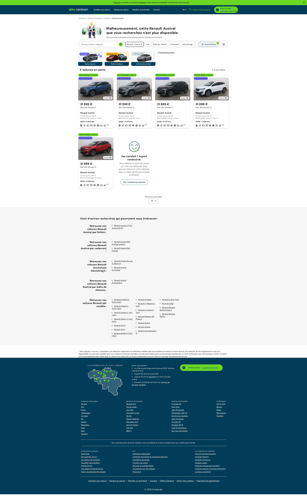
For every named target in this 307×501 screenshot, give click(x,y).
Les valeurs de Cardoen (90, 460)
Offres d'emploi (167, 481)
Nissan (83, 422)
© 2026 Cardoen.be (153, 489)
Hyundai (84, 416)
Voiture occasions (95, 18)
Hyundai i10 (176, 422)
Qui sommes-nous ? (89, 457)
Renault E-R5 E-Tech (170, 300)
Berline (219, 407)
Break (219, 410)
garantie (152, 377)
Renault (84, 404)
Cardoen (82, 18)
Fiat (82, 407)
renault (107, 18)
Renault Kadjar (168, 303)
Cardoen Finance (202, 457)
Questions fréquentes (141, 454)
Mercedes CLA (132, 422)
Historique (85, 454)
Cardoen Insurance (202, 460)
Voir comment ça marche (134, 182)
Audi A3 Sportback (178, 428)
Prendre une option (140, 463)
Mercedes (85, 425)
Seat (83, 431)
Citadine (220, 416)
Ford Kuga (175, 407)
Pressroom (137, 472)
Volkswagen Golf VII (179, 413)
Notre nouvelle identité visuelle (93, 472)
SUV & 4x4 (221, 404)
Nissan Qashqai (132, 419)
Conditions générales (141, 460)
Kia (82, 419)
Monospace (221, 413)
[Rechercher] (121, 44)
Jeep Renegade (177, 410)
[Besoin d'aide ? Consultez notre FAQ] (217, 10)
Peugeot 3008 (177, 425)
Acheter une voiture (102, 10)
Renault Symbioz (144, 300)
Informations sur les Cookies (144, 469)
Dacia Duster (131, 407)
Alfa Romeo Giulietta (179, 416)
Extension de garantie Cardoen (207, 466)
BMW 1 (129, 431)
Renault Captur (132, 425)
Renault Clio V (119, 329)
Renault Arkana (144, 327)
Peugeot (84, 434)
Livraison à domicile (203, 472)
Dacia (83, 410)
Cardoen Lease (201, 463)
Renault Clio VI (120, 325)
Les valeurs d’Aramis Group (92, 469)
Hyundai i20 (176, 404)
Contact (157, 10)
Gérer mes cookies (185, 481)
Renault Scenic (144, 323)
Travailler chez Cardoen (90, 463)
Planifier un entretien (141, 10)
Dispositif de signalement (208, 481)
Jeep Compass (177, 419)
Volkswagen (86, 413)
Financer (116, 3)
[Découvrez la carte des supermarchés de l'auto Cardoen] (105, 395)
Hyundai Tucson (132, 413)
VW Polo (129, 428)
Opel (83, 428)
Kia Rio (129, 416)
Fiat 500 (129, 410)
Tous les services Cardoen (205, 454)
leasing (143, 3)
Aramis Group (86, 466)
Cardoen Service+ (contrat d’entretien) (210, 469)
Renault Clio (131, 404)
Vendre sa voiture (121, 10)
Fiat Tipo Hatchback (179, 431)
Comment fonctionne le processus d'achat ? (150, 457)
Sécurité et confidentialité (143, 466)
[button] (141, 44)
